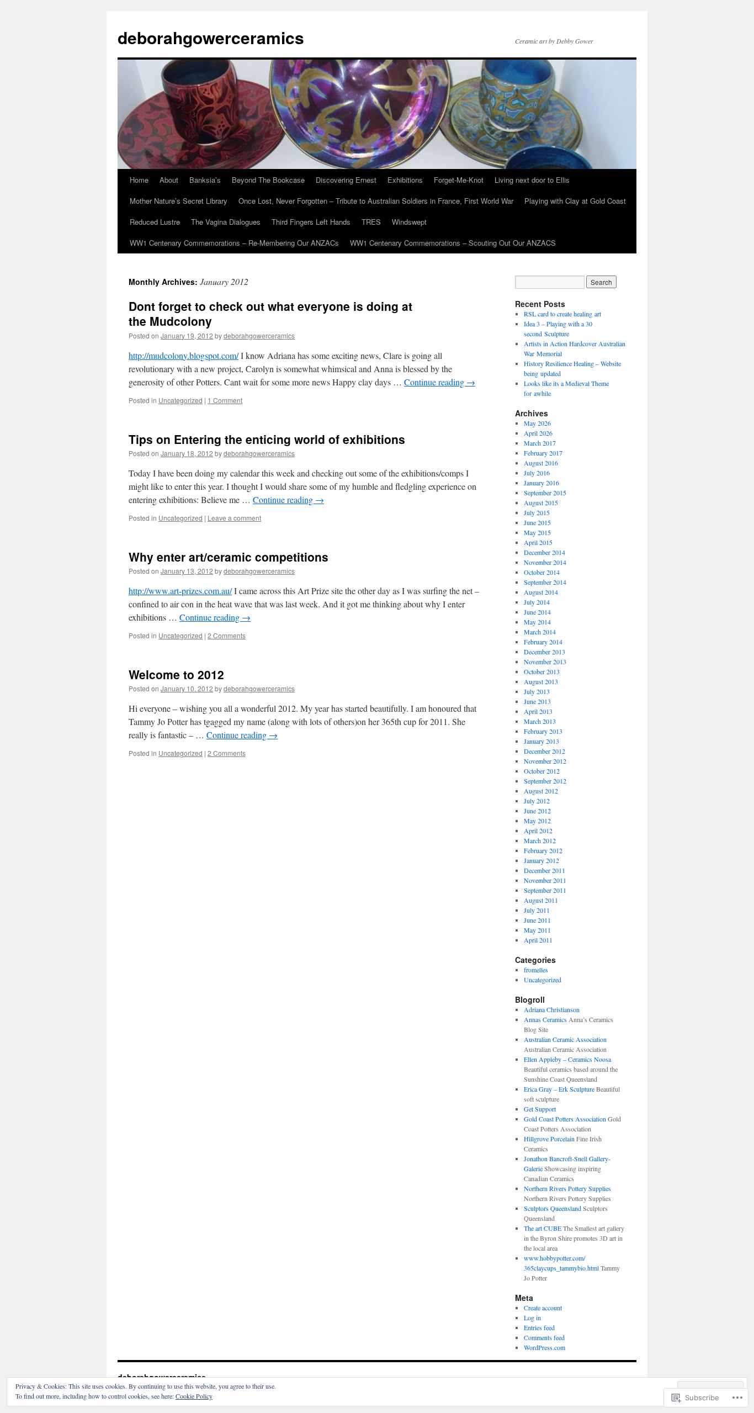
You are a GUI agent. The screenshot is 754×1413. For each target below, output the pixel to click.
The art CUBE (542, 1228)
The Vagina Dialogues (226, 221)
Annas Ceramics (545, 1019)
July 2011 (537, 910)
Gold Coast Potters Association (565, 1118)
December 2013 (544, 651)
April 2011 (538, 939)
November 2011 (545, 880)
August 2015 (541, 502)
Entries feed (539, 1327)
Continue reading (439, 382)
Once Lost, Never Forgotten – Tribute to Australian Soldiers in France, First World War (375, 200)
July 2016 (537, 472)
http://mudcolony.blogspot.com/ (183, 355)
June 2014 (537, 611)
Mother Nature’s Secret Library (178, 200)
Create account (543, 1307)
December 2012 (544, 751)
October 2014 (542, 572)
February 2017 (543, 452)
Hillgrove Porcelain (549, 1138)
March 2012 (540, 840)
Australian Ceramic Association (565, 1039)
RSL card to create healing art (562, 313)
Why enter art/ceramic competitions (228, 556)
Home (139, 179)
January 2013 (541, 741)
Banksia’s (205, 179)
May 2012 (537, 820)
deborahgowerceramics (211, 37)
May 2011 (537, 929)
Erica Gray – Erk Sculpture (559, 1088)
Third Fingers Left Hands (311, 221)
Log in (532, 1317)
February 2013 (543, 731)
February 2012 (543, 850)
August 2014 (541, 592)
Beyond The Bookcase (268, 179)
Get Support (540, 1108)
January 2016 (541, 482)
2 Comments (227, 635)
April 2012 (538, 830)
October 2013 (542, 671)
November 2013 (545, 661)
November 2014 (545, 562)
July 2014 (537, 601)
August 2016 (541, 462)
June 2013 (537, 701)
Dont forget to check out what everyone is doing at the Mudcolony (270, 313)
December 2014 (544, 552)
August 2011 (541, 900)
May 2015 (537, 532)
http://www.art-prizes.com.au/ (180, 590)
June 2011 (537, 919)
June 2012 (537, 810)
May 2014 (537, 621)
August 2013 (541, 681)
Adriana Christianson (552, 1009)
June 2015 (537, 522)
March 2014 (540, 631)
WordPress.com (544, 1347)
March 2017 (540, 442)
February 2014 (543, 641)
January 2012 (541, 860)
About (169, 179)
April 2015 (538, 542)
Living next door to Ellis (532, 179)
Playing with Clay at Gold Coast (575, 200)
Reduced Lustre (155, 221)
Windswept (409, 221)
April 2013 (538, 711)
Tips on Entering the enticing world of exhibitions (267, 439)
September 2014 (545, 582)
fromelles (536, 969)
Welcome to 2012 (176, 674)
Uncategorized (180, 400)
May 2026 (537, 423)
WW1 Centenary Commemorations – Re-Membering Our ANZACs (234, 242)
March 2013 (540, 721)
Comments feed (544, 1337)
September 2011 (545, 890)
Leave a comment (234, 517)
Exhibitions (405, 179)
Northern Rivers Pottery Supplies (567, 1188)
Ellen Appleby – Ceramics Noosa (567, 1059)
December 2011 (544, 870)
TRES (371, 221)
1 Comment (225, 400)
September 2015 (545, 492)
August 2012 (541, 790)
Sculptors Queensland (552, 1208)
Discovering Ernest (346, 179)
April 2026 (538, 432)
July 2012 (537, 800)
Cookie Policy (194, 1395)
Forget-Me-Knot (459, 179)
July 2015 (537, 512)
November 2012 (545, 760)
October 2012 (542, 770)
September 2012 (545, 780)
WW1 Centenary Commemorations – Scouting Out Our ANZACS (453, 242)
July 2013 (537, 691)
